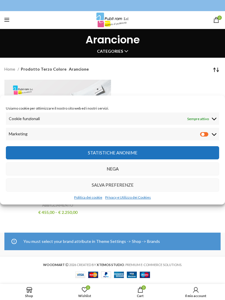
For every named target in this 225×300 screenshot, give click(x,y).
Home (10, 69)
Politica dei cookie (88, 197)
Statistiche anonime (112, 152)
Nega (113, 168)
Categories (110, 51)
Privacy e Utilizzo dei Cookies (128, 197)
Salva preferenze (113, 185)
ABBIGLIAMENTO (57, 205)
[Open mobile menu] (6, 20)
